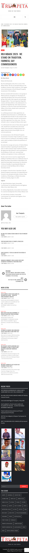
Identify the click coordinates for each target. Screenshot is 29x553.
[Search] (25, 17)
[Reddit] (7, 75)
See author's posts (20, 216)
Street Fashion (5, 520)
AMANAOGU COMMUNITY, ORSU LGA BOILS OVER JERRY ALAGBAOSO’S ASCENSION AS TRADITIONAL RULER (12, 260)
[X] (5, 75)
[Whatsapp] (21, 75)
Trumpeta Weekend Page (7, 527)
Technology (13, 520)
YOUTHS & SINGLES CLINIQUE (12, 530)
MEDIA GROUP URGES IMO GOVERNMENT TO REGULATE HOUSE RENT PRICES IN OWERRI (10, 313)
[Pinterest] (13, 75)
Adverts (3, 495)
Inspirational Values (6, 509)
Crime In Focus (21, 498)
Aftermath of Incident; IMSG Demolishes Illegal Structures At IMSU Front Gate (10, 330)
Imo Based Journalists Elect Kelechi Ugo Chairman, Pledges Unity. (10, 365)
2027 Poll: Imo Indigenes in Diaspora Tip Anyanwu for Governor (13, 417)
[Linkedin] (10, 75)
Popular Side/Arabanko (21, 512)
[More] (23, 75)
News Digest (4, 512)
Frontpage (4, 505)
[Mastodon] (15, 75)
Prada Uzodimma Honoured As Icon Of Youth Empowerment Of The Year (12, 411)
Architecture (18, 495)
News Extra (3, 292)
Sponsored (4, 516)
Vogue (3, 530)
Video (24, 527)
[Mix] (18, 75)
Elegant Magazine (11, 551)
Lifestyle (21, 509)
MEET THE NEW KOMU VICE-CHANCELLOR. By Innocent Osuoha (14, 422)
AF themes (19, 551)
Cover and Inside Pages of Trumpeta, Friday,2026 (12, 241)
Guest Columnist (18, 505)
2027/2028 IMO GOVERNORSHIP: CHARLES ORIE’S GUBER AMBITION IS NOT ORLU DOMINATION (13, 391)
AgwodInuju (10, 495)
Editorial (12, 502)
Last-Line (15, 509)
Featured (24, 502)
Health (25, 505)
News (3, 50)
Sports (10, 516)
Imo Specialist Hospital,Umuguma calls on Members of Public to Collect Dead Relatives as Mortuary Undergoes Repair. (10, 348)
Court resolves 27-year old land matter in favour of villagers (13, 253)
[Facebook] (2, 75)
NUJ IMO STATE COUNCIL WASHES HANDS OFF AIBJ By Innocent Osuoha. (14, 234)
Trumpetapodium (18, 523)
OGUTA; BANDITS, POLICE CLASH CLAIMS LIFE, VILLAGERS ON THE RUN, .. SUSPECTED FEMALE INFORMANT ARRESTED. (10, 295)
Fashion (18, 502)
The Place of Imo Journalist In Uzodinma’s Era (15, 279)
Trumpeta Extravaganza (7, 523)
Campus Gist (13, 498)
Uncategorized (17, 527)
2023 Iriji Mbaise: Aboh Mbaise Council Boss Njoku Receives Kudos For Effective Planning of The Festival (16, 273)
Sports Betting (17, 516)
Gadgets (10, 505)
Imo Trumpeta (5, 67)
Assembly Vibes (5, 498)
